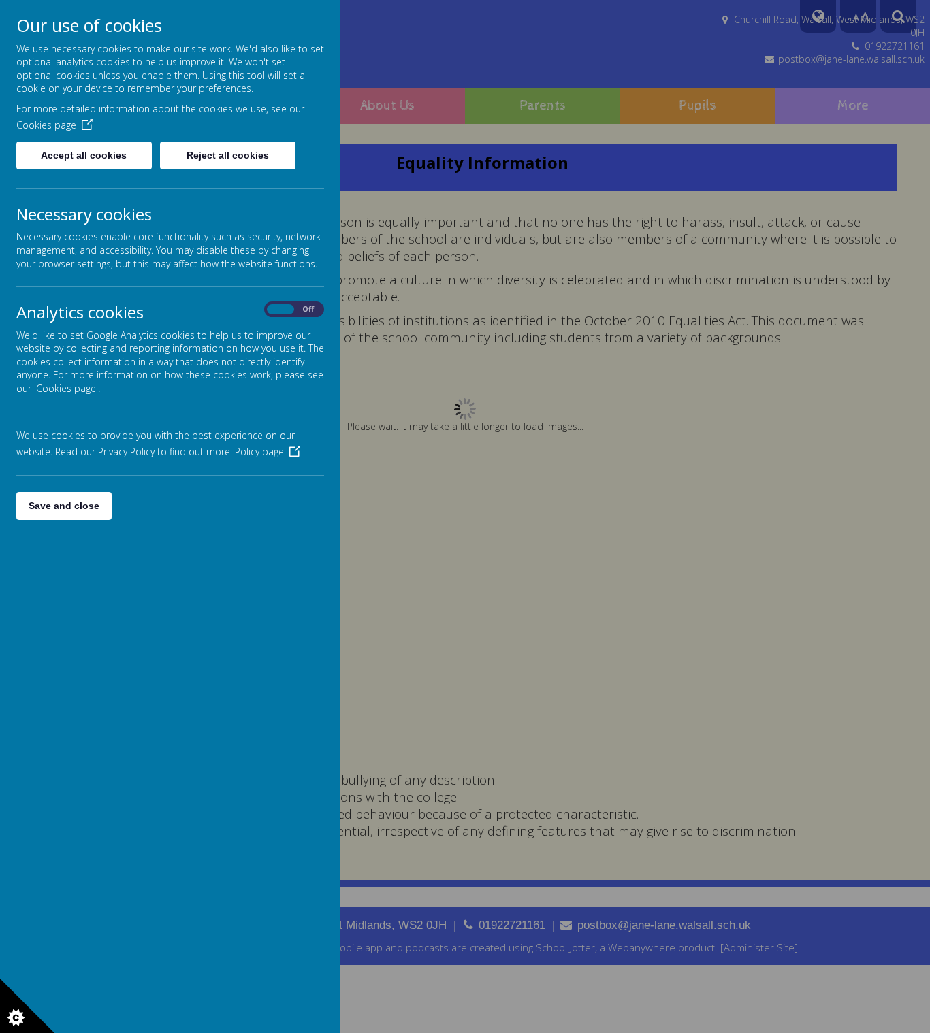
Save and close (64, 505)
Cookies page (46, 124)
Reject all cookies (228, 155)
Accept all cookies (84, 155)
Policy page (259, 451)
